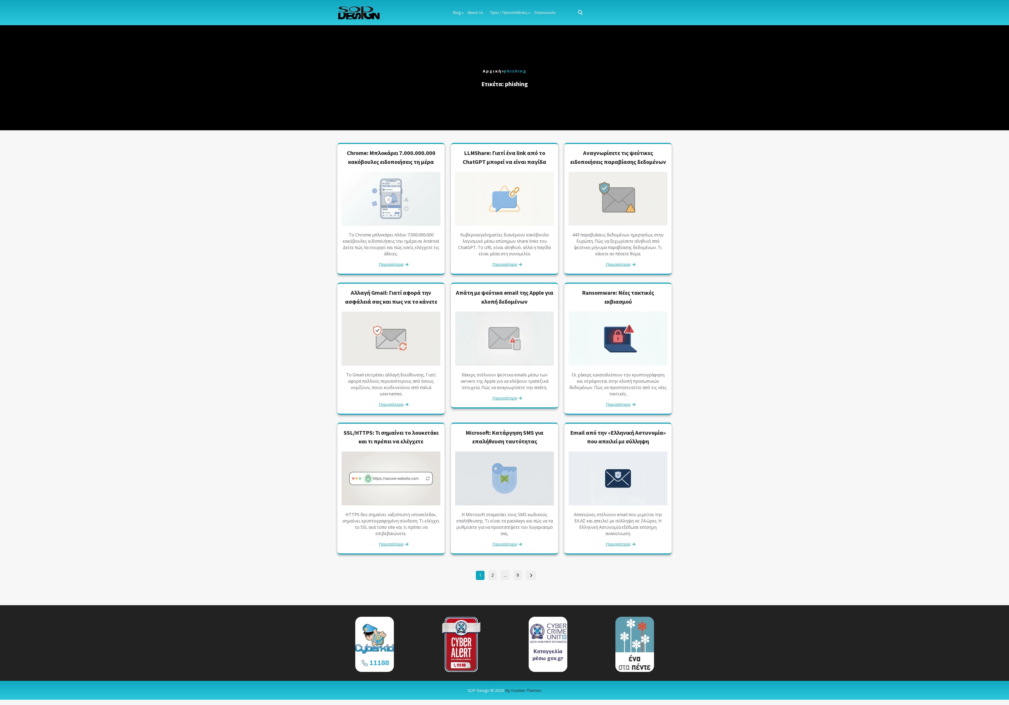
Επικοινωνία (544, 12)
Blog (457, 12)
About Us (475, 12)
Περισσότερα (391, 264)
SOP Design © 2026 (504, 690)
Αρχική (492, 71)
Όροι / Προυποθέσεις (508, 12)
